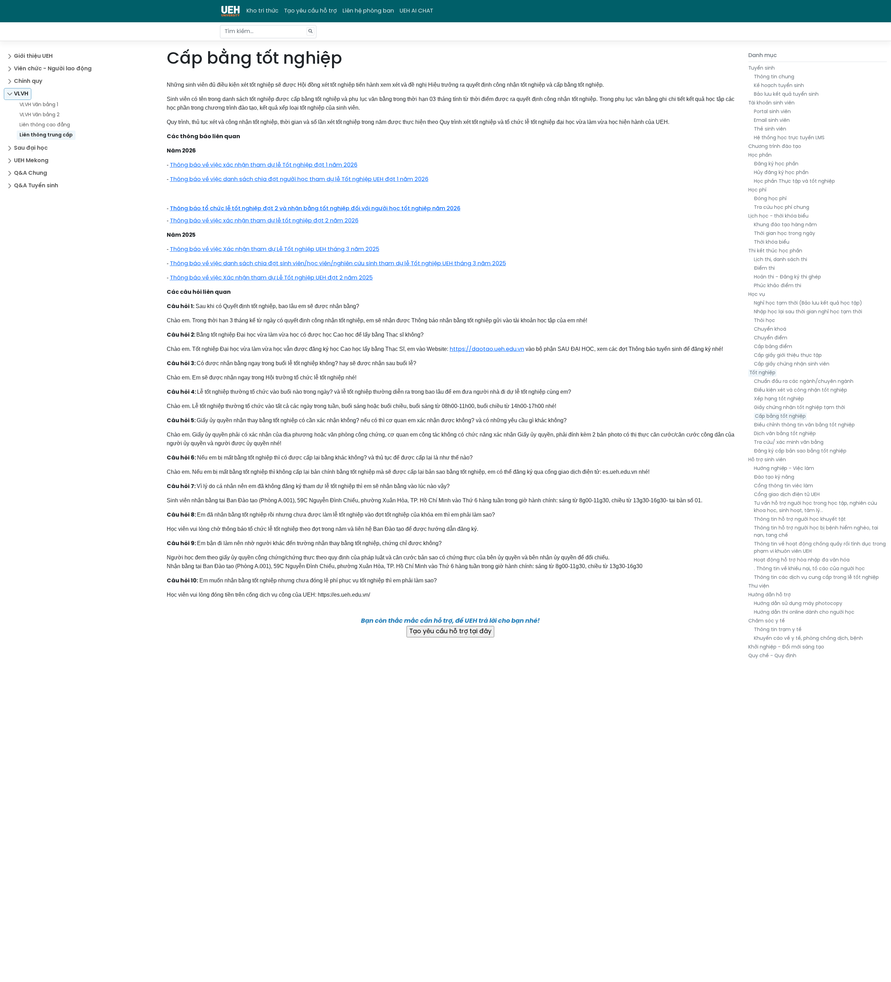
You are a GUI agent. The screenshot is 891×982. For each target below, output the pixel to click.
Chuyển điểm (770, 338)
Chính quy (28, 81)
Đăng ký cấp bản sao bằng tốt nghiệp (800, 451)
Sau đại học (31, 148)
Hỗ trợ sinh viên (767, 460)
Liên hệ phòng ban (368, 11)
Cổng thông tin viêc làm (783, 486)
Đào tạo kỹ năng (774, 477)
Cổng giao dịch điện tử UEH (787, 494)
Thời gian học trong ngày (784, 233)
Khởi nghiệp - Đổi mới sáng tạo (786, 647)
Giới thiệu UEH (33, 56)
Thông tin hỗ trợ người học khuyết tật (800, 519)
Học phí (757, 190)
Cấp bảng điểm (773, 346)
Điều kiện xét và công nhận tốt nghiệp (800, 390)
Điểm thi (764, 268)
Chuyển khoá (770, 329)
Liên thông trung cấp (46, 135)
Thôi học (764, 320)
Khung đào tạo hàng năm (785, 225)
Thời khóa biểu (771, 242)
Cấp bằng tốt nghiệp (780, 416)
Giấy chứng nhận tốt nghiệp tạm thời (799, 407)
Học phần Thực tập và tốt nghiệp (794, 181)
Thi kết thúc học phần (775, 251)
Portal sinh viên (772, 112)
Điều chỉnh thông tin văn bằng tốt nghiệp (804, 425)
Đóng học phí (770, 199)
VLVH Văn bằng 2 (39, 115)
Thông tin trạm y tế (778, 630)
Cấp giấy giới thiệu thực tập (788, 355)
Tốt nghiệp (762, 373)
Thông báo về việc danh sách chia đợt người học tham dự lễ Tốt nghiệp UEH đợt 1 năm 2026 (299, 179)
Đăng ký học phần (776, 164)
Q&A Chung (30, 173)
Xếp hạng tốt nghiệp (779, 399)
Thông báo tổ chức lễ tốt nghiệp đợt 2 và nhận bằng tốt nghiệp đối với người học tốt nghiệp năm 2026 (315, 209)
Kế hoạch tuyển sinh (779, 85)
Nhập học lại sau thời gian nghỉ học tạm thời (808, 312)
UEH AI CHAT (416, 11)
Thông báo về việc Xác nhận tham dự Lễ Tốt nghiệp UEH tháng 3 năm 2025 (274, 249)
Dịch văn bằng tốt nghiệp (785, 434)
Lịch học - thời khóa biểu (778, 216)
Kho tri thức (262, 11)
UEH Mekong (31, 161)
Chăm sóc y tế (766, 621)
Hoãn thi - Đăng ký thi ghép (787, 277)
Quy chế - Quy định (772, 656)
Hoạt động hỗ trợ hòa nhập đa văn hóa (802, 560)
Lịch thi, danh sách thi (780, 259)
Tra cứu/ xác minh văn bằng (788, 442)
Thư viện (758, 586)
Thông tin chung (774, 77)
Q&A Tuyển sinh (36, 186)
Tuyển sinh (761, 68)
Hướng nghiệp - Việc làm (784, 468)
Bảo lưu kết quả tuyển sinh (786, 94)
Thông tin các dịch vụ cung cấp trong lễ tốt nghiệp (816, 577)
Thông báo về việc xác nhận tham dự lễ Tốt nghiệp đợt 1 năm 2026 (263, 165)
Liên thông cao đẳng (44, 125)
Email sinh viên (772, 120)
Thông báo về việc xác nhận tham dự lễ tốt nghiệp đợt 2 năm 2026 (264, 221)
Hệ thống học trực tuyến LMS (789, 138)
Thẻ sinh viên (770, 129)
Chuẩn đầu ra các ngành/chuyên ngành (803, 381)
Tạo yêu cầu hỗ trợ (310, 11)
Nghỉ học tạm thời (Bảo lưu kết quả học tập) (808, 303)
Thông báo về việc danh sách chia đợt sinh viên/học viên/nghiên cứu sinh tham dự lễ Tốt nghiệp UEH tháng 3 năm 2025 (338, 264)
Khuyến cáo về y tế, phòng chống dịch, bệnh (808, 638)
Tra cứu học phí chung (781, 207)
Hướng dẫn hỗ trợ (769, 595)
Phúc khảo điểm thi (777, 286)
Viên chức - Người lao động (53, 69)
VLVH (21, 94)
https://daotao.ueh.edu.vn (487, 349)
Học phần (760, 155)
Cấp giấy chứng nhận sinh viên (791, 364)
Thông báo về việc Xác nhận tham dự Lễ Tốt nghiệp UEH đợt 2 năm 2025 (271, 278)
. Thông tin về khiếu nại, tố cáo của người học (809, 569)
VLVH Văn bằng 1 (38, 105)
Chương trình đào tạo (774, 146)
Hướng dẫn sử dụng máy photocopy (798, 603)
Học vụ (756, 294)
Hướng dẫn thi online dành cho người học (804, 612)
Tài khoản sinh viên (771, 103)
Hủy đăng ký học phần (781, 172)
